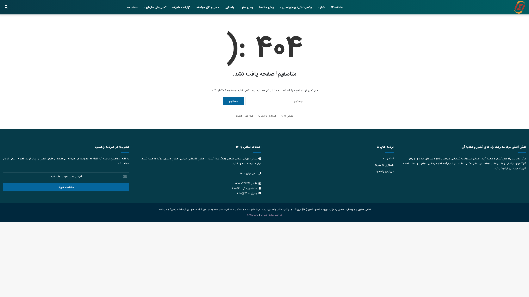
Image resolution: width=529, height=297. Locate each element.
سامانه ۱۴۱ (337, 7)
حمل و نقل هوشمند (207, 7)
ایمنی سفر (247, 7)
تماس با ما (287, 116)
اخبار (322, 7)
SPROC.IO (252, 215)
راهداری (229, 7)
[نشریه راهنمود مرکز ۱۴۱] (520, 7)
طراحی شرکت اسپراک (271, 215)
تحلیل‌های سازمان (156, 7)
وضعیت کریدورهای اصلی (297, 7)
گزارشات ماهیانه (181, 7)
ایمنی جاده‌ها (266, 7)
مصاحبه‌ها (132, 7)
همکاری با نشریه (267, 116)
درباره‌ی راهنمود (244, 116)
